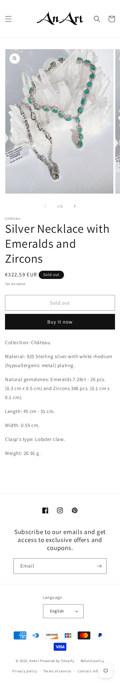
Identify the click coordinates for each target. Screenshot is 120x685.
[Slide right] (74, 206)
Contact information (96, 671)
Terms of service (57, 671)
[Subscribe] (99, 566)
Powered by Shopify (57, 660)
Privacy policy (24, 671)
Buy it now (60, 322)
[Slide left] (45, 206)
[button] (8, 19)
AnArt (34, 660)
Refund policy (92, 660)
